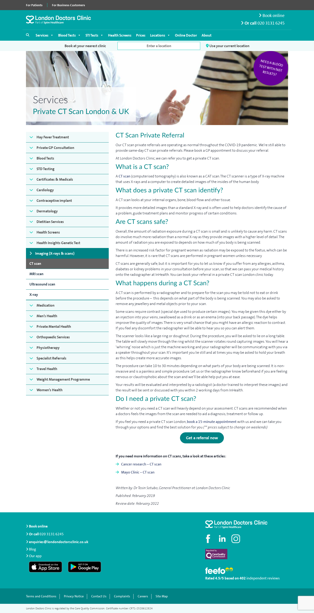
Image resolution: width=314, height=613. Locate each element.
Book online (273, 15)
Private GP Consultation (55, 147)
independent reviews (263, 578)
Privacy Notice (74, 596)
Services (42, 35)
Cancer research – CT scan (141, 464)
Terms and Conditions (41, 596)
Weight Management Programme (63, 379)
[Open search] (27, 35)
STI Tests (92, 35)
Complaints (122, 596)
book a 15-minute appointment (212, 421)
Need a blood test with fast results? (271, 68)
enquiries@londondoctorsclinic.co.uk (58, 541)
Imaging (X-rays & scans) (54, 253)
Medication (45, 305)
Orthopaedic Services (53, 337)
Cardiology (45, 190)
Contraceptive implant (54, 200)
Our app (35, 555)
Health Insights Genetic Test (58, 242)
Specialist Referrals (51, 358)
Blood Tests (67, 35)
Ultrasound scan (42, 284)
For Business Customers (68, 5)
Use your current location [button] (229, 45)
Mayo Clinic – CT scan (137, 472)
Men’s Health (47, 316)
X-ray (33, 294)
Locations (157, 35)
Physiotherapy (48, 347)
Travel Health (47, 368)
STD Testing (45, 168)
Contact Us (98, 596)
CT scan (35, 263)
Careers (143, 596)
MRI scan (36, 273)
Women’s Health (50, 390)
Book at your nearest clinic (85, 45)
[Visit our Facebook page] (209, 538)
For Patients (34, 5)
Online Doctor (186, 35)
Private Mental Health (54, 326)
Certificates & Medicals (55, 179)
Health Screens (119, 35)
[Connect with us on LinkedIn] (222, 538)
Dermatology (47, 211)
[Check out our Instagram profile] (236, 538)
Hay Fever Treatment (53, 137)
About (206, 35)
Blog (32, 549)
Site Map (162, 596)
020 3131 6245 (271, 23)
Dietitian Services (50, 221)
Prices (141, 35)
